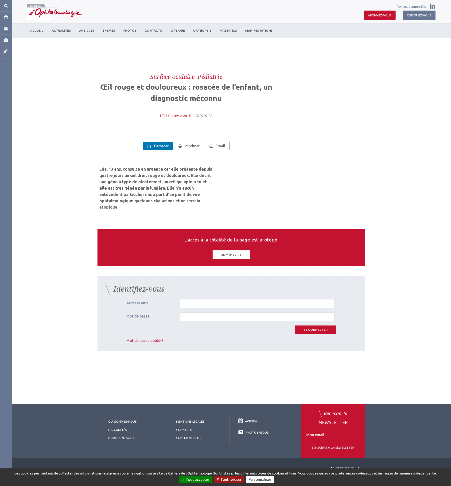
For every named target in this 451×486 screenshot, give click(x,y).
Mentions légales (190, 421)
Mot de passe (137, 316)
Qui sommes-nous (122, 421)
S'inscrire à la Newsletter (333, 447)
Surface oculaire (172, 76)
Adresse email (138, 303)
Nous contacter (121, 437)
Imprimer (192, 146)
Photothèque (257, 432)
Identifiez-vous (419, 15)
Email (220, 146)
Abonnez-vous (380, 15)
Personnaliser (260, 479)
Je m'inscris (231, 254)
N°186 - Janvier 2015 (175, 116)
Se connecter (316, 329)
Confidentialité (189, 437)
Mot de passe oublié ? (144, 340)
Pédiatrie (210, 76)
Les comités (117, 429)
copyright (184, 429)
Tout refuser (230, 479)
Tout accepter (197, 479)
